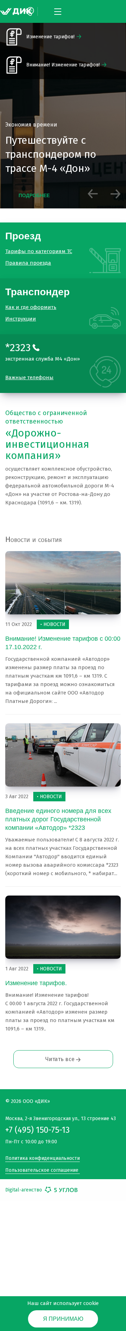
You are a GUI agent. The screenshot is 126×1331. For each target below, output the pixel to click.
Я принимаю (63, 1319)
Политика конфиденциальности (42, 1152)
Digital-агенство (24, 1184)
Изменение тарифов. (35, 977)
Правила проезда (28, 262)
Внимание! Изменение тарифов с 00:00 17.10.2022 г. (62, 637)
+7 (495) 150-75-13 (37, 1124)
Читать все (60, 1053)
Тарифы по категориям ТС (38, 250)
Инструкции (20, 313)
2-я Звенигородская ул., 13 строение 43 (60, 1113)
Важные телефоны (29, 371)
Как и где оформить (30, 301)
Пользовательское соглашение (41, 1164)
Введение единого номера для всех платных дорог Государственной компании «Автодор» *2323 (58, 813)
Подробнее (34, 197)
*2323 (18, 341)
